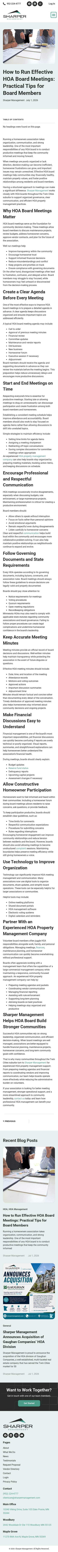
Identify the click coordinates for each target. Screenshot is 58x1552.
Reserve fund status (18, 768)
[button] (54, 15)
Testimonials (9, 1460)
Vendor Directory (11, 1469)
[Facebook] (29, 3)
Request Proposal (11, 1464)
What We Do (9, 1452)
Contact (7, 1473)
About (6, 1448)
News (5, 1456)
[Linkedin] (34, 3)
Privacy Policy (10, 1481)
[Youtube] (21, 1435)
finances (40, 947)
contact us (19, 1098)
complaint (21, 848)
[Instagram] (40, 3)
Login (6, 1477)
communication (31, 533)
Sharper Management (37, 190)
